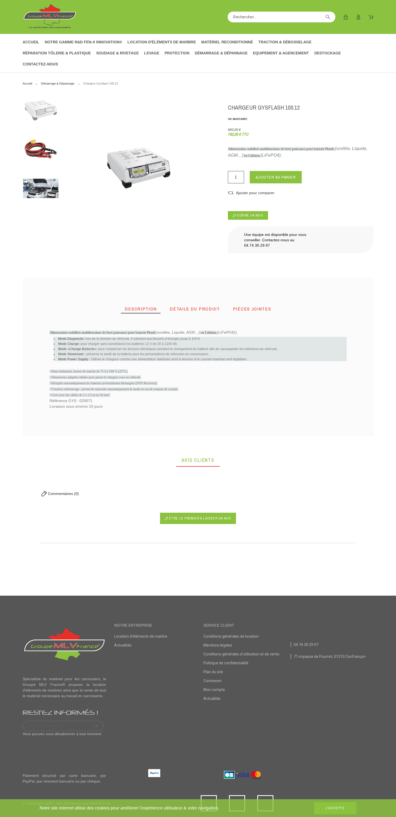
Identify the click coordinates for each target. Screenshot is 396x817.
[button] (251, 193)
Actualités (122, 645)
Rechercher (328, 17)
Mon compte (214, 689)
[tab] (141, 309)
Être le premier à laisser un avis (199, 518)
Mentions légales (217, 645)
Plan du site (213, 672)
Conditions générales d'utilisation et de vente (241, 654)
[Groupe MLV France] (50, 17)
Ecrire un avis (249, 215)
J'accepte (335, 808)
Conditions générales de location (231, 636)
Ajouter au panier (276, 177)
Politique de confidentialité (225, 663)
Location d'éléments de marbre (140, 636)
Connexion (212, 681)
